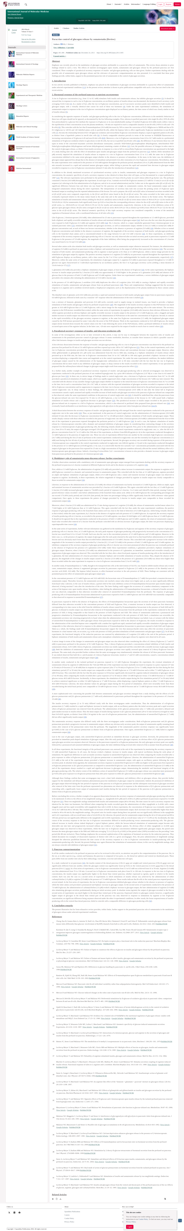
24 (168, 403)
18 (122, 285)
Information (135, 4)
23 (114, 401)
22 (67, 376)
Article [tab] (56, 28)
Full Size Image (26, 35)
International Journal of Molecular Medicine (28, 11)
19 (142, 298)
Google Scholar (156, 933)
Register (168, 4)
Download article (167, 28)
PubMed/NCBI (161, 924)
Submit (177, 4)
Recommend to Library (29, 42)
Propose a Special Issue (15, 18)
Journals (117, 4)
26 (101, 454)
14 (138, 220)
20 (112, 305)
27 (103, 574)
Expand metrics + (59, 56)
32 (84, 863)
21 (138, 347)
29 (54, 689)
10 (138, 141)
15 (73, 226)
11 (129, 146)
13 (58, 178)
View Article (144, 933)
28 (54, 649)
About (108, 4)
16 (152, 228)
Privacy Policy (131, 1222)
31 (62, 802)
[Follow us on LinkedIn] (14, 1212)
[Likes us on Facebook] (19, 1212)
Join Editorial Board (14, 14)
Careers (67, 1215)
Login (160, 4)
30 (59, 699)
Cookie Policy (143, 1219)
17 (172, 257)
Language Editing (149, 4)
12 (149, 152)
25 (155, 406)
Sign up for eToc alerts (28, 39)
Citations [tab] (66, 28)
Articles (126, 4)
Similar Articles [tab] (78, 28)
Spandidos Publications (72, 1211)
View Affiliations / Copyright (63, 48)
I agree (129, 1227)
